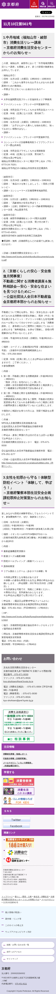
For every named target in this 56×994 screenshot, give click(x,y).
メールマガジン (47, 899)
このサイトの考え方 (14, 925)
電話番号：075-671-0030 (15, 674)
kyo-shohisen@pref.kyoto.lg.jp (18, 681)
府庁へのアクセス (14, 952)
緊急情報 (34, 6)
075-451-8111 (21, 984)
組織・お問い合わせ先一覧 (18, 945)
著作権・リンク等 (13, 919)
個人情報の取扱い (13, 912)
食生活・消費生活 (41, 897)
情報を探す (52, 6)
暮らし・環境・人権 (23, 897)
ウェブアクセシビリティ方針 (18, 932)
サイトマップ (12, 959)
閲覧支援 (43, 6)
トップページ (7, 897)
